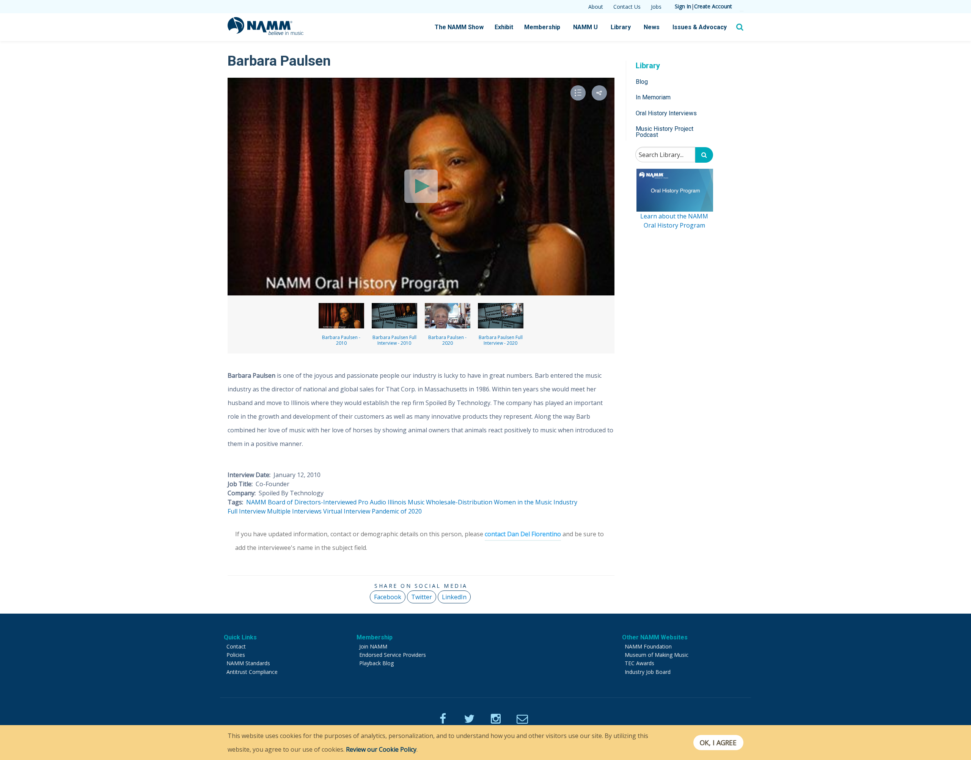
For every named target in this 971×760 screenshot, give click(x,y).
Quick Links (240, 637)
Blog (642, 81)
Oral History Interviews (666, 113)
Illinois (397, 502)
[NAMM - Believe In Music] (265, 32)
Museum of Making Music (656, 654)
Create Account (713, 6)
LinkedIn (454, 597)
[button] (599, 92)
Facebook (387, 597)
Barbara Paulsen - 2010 (341, 340)
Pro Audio (372, 502)
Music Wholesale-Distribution (450, 502)
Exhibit (504, 27)
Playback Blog (376, 663)
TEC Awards (639, 663)
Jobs (656, 6)
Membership (542, 27)
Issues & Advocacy (699, 27)
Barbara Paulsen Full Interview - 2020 (501, 340)
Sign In (683, 6)
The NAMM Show (459, 27)
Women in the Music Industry (535, 502)
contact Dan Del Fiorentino (523, 534)
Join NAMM (373, 646)
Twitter (421, 597)
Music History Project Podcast (664, 131)
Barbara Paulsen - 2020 (447, 340)
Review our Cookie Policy (381, 749)
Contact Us (627, 6)
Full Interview (247, 511)
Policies (235, 654)
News (652, 27)
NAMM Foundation (648, 646)
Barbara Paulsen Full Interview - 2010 (394, 340)
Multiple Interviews (294, 511)
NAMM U (585, 27)
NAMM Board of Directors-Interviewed (301, 502)
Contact (236, 646)
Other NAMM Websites (655, 637)
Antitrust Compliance (252, 671)
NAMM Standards (248, 663)
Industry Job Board (648, 671)
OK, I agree (718, 742)
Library (621, 27)
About (595, 6)
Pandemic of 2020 (397, 511)
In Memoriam (653, 97)
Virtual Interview (346, 511)
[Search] (704, 155)
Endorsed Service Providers (392, 654)
